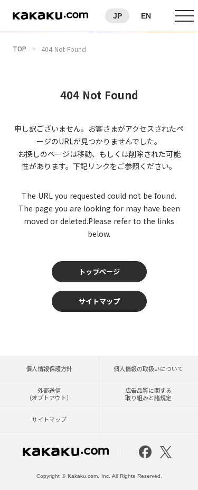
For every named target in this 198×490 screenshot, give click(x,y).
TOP (19, 48)
